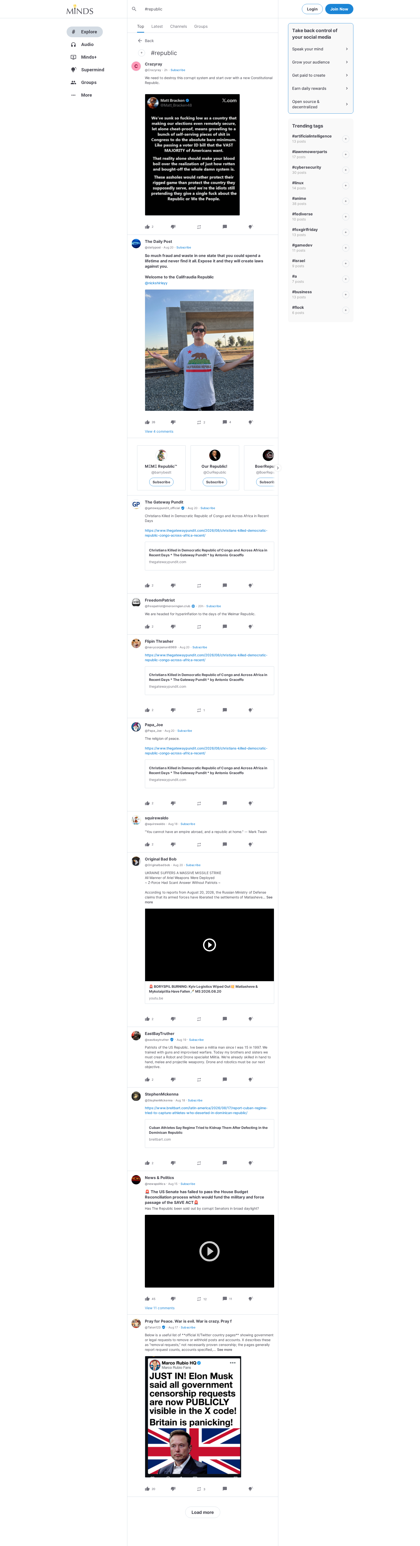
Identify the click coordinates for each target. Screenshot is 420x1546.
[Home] (80, 9)
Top (140, 26)
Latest (157, 26)
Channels (178, 26)
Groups (201, 26)
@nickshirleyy (156, 283)
